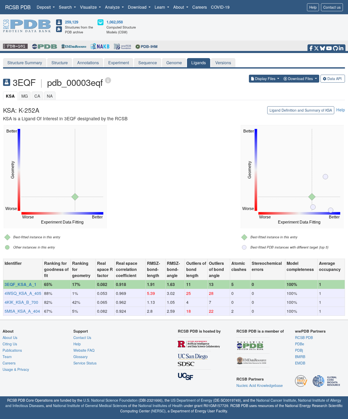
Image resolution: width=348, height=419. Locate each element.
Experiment (118, 63)
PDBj (299, 350)
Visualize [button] (89, 7)
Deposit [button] (44, 7)
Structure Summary (24, 63)
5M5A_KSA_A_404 (22, 311)
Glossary (80, 356)
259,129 (71, 22)
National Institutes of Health (160, 405)
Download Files (300, 78)
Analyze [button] (113, 7)
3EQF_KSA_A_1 (20, 284)
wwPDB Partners (310, 331)
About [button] (179, 7)
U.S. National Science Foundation (110, 400)
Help (313, 7)
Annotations (88, 63)
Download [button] (138, 7)
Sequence (147, 63)
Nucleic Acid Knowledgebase (259, 385)
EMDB (300, 362)
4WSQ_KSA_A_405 (23, 293)
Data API (334, 78)
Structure (59, 63)
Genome (174, 63)
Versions (223, 63)
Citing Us (10, 343)
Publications (12, 350)
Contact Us (82, 337)
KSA (10, 96)
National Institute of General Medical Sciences (90, 405)
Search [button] (66, 7)
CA (37, 96)
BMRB (300, 356)
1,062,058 (114, 22)
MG (24, 96)
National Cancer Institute (276, 400)
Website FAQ (84, 350)
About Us (10, 337)
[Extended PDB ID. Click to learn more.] (108, 79)
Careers (199, 7)
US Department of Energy (191, 400)
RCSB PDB (18, 7)
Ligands (198, 63)
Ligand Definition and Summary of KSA (301, 110)
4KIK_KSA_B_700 (21, 302)
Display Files (265, 78)
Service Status (85, 362)
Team (7, 356)
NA (50, 96)
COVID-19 (220, 7)
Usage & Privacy (16, 369)
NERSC (158, 410)
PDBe (299, 343)
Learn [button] (160, 7)
